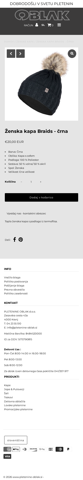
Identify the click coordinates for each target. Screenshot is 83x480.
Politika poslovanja (16, 281)
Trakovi (8, 397)
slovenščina (15, 440)
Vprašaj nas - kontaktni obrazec (26, 213)
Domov (9, 41)
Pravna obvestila (14, 289)
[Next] (20, 53)
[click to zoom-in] (72, 53)
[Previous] (11, 53)
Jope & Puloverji (14, 389)
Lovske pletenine (15, 405)
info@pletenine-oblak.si (22, 327)
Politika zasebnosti (16, 293)
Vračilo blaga (12, 277)
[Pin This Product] (21, 240)
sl (43, 24)
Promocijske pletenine (18, 409)
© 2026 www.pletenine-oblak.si (22, 476)
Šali (6, 393)
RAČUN (29, 25)
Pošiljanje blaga (14, 285)
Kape (7, 385)
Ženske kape (25, 41)
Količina (10, 181)
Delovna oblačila (14, 401)
